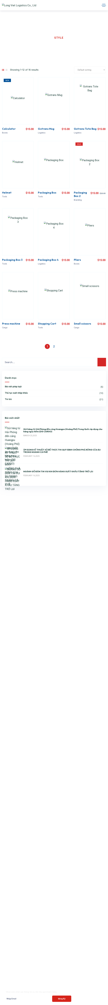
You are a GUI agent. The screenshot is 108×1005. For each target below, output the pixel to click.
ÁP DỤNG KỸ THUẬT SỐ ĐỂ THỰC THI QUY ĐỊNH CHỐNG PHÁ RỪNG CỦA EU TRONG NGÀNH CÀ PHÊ (61, 450)
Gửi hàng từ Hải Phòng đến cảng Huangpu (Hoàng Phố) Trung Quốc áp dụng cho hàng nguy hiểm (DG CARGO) (62, 430)
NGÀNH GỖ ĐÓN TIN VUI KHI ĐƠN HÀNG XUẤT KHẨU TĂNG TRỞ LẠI (58, 471)
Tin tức (54, 399)
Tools (4, 196)
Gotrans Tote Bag (85, 128)
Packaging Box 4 (48, 259)
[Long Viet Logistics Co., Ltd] (19, 5)
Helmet (7, 192)
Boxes (5, 133)
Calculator (9, 128)
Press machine (11, 323)
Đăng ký (61, 999)
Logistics (41, 133)
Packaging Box (47, 192)
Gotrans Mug (46, 128)
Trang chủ (10, 37)
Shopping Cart (47, 323)
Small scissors (82, 323)
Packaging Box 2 (80, 194)
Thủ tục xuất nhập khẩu (54, 393)
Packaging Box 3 (12, 259)
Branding (78, 200)
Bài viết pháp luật (54, 386)
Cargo (5, 327)
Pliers (77, 259)
